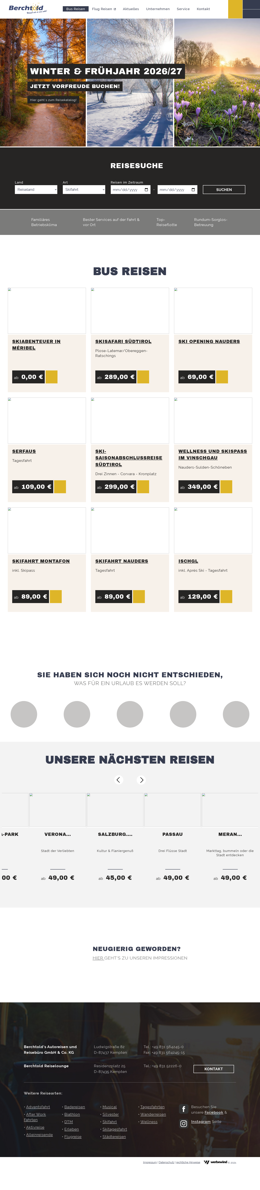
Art (65, 182)
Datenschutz (166, 1162)
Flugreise (73, 1136)
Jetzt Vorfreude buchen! (75, 86)
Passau (116, 834)
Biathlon (72, 1114)
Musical (110, 1107)
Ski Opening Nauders (209, 341)
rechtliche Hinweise (188, 1162)
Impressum (150, 1162)
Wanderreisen (153, 1114)
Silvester (111, 1114)
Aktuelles (131, 9)
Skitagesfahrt (115, 1129)
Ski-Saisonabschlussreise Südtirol (128, 458)
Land (19, 182)
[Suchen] (251, 4)
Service (183, 9)
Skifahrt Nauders (121, 561)
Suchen (224, 189)
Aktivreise (35, 1127)
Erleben (71, 1129)
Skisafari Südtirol (123, 341)
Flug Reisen (102, 9)
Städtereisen (114, 1136)
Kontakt (203, 9)
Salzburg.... (58, 834)
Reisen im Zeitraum (127, 182)
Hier (98, 958)
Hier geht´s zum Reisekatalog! (53, 100)
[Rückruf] (251, 14)
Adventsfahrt (38, 1107)
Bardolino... (231, 834)
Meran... (173, 834)
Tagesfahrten (152, 1107)
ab (58, 878)
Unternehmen (158, 9)
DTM (68, 1121)
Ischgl (188, 561)
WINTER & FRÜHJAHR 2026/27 (106, 71)
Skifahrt (110, 1121)
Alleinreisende (39, 1134)
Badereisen (74, 1107)
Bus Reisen (75, 9)
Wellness (149, 1121)
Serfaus (24, 451)
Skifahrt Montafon (41, 561)
